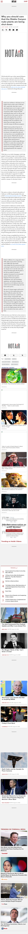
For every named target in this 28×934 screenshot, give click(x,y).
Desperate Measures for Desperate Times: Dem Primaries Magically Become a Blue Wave (14, 797)
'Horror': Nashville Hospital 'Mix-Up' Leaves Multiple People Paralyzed (12, 900)
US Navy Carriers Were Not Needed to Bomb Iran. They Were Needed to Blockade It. (14, 577)
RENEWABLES (15, 361)
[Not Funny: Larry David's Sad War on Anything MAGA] (14, 688)
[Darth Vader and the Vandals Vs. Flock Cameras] (14, 760)
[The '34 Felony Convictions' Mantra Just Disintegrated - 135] (14, 915)
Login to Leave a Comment (14, 530)
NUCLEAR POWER (6, 361)
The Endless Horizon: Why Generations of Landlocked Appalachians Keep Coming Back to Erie (15, 587)
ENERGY (14, 359)
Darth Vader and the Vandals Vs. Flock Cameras (13, 770)
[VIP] (25, 1)
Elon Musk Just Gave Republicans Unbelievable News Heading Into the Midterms (12, 849)
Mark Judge (4, 629)
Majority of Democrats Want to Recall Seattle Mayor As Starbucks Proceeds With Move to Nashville (14, 875)
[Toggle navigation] (2, 1)
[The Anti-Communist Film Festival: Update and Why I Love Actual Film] (14, 615)
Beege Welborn (5, 802)
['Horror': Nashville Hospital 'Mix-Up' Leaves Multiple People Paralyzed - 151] (14, 890)
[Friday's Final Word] (14, 714)
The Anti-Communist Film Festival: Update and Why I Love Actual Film (14, 625)
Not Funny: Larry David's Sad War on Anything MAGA (13, 698)
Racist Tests (8, 591)
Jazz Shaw (4, 27)
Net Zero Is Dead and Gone (12, 581)
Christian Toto (5, 655)
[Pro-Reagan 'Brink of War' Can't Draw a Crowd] (14, 640)
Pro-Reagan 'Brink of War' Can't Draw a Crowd (12, 650)
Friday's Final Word (8, 723)
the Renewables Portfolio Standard (13, 196)
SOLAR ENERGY (5, 364)
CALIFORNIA (7, 359)
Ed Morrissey (5, 726)
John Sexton (4, 774)
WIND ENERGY (14, 364)
